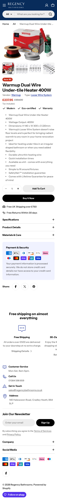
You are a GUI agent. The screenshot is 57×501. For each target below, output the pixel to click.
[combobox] (28, 14)
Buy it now (28, 198)
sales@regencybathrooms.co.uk (25, 390)
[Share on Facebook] (15, 286)
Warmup (16, 95)
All (14, 23)
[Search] (50, 14)
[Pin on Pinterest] (34, 286)
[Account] (46, 5)
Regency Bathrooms (21, 484)
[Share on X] (24, 286)
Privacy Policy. (14, 434)
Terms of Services (42, 431)
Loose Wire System (41, 95)
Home (5, 23)
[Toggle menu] (4, 5)
